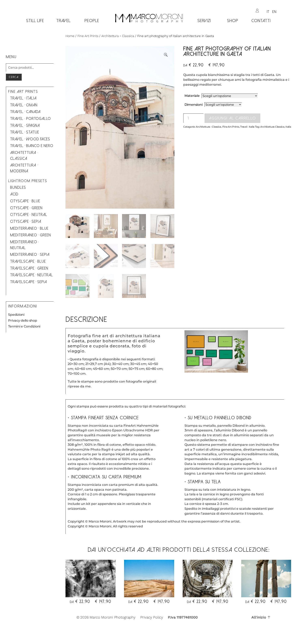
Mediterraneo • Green (30, 235)
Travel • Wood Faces (30, 139)
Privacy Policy (151, 617)
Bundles (18, 188)
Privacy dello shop (22, 320)
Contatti (261, 21)
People (92, 21)
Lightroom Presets (27, 181)
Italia (288, 126)
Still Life (35, 21)
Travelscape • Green (29, 268)
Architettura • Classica (117, 36)
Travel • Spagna (25, 126)
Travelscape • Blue (28, 261)
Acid (14, 194)
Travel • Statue (24, 132)
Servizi (204, 21)
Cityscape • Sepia (25, 222)
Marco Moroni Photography (112, 617)
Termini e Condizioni (24, 326)
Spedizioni (16, 315)
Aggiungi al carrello (232, 118)
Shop (232, 21)
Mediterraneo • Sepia (29, 255)
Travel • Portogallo (30, 119)
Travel (63, 21)
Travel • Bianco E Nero (31, 146)
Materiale (192, 96)
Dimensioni (193, 105)
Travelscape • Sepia (28, 282)
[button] (166, 55)
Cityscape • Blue (25, 201)
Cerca (14, 77)
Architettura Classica (272, 126)
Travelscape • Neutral (31, 275)
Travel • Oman (24, 105)
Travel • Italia (247, 126)
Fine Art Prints (87, 36)
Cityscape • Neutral (28, 215)
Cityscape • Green (26, 208)
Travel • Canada (25, 112)
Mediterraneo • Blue (29, 228)
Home (69, 36)
